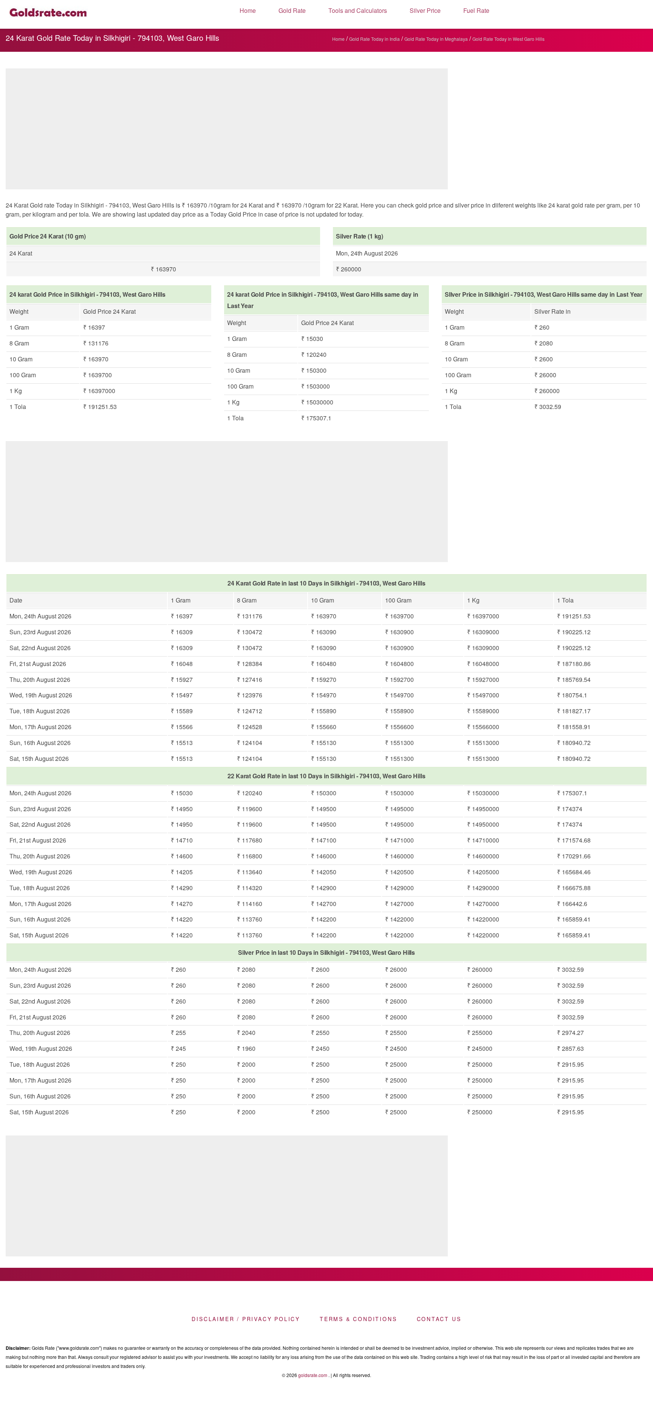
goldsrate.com (312, 1375)
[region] (227, 130)
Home (248, 10)
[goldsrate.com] (48, 14)
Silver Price (425, 10)
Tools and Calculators (357, 10)
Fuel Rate (476, 10)
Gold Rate (292, 10)
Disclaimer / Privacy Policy (246, 1319)
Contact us (439, 1319)
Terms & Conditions (358, 1319)
